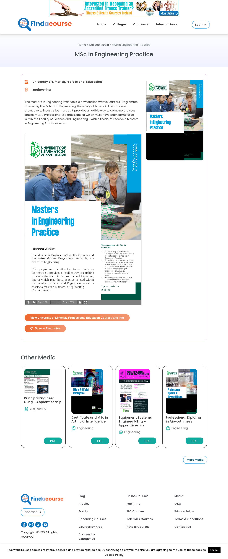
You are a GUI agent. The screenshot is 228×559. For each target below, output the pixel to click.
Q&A (177, 504)
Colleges (119, 24)
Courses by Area (90, 527)
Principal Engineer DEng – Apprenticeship (42, 400)
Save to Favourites (47, 328)
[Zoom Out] (53, 302)
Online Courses (137, 496)
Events (83, 511)
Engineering (41, 90)
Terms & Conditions (188, 519)
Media (178, 496)
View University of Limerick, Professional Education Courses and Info (77, 317)
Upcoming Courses (92, 519)
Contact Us (32, 512)
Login (199, 25)
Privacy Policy (184, 511)
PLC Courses (135, 511)
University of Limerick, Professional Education (67, 82)
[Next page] (34, 302)
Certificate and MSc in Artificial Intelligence (89, 419)
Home (101, 24)
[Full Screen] (85, 302)
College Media (99, 45)
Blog (82, 496)
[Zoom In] (58, 302)
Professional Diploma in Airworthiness (183, 419)
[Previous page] (28, 302)
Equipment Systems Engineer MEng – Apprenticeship (135, 421)
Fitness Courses (137, 527)
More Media (195, 460)
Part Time (133, 504)
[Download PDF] (80, 302)
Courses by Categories (87, 536)
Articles (84, 504)
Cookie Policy (114, 555)
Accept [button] (214, 550)
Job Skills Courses (139, 519)
